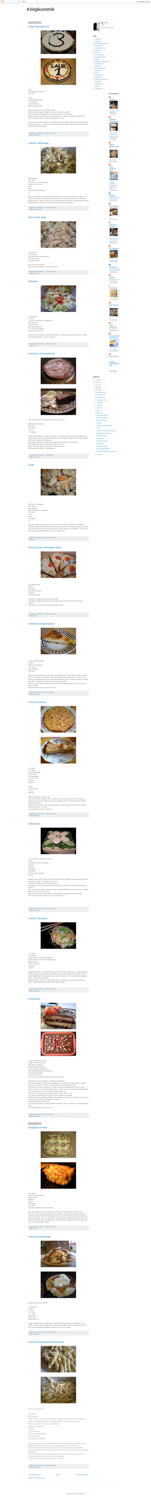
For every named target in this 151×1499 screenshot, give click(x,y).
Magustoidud (35, 1334)
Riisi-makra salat (37, 217)
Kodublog (112, 195)
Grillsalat (33, 281)
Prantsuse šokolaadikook (41, 353)
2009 (97, 390)
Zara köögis (113, 371)
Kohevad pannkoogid (39, 1236)
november (100, 395)
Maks (96, 59)
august (99, 402)
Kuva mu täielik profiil (107, 27)
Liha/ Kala (98, 55)
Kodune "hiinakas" (38, 918)
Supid (96, 82)
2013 (97, 382)
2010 (97, 387)
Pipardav (112, 277)
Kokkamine (113, 267)
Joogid (97, 41)
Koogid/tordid (35, 135)
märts (98, 454)
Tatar (96, 86)
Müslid (97, 66)
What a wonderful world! (112, 168)
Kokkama (112, 99)
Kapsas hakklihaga (38, 143)
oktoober (99, 397)
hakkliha (97, 39)
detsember (100, 392)
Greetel (105, 23)
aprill (98, 413)
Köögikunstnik (40, 9)
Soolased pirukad (100, 79)
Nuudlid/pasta (36, 990)
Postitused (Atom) (39, 1478)
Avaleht (58, 1475)
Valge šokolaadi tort (38, 26)
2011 (97, 385)
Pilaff (31, 465)
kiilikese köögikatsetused (114, 146)
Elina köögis (113, 288)
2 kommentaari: (49, 692)
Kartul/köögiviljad (36, 209)
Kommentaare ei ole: (50, 133)
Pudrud (97, 70)
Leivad (97, 52)
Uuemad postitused (34, 1475)
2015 (97, 380)
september (100, 400)
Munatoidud (98, 64)
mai (98, 410)
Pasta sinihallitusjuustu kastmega (46, 1342)
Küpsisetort (34, 998)
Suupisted (35, 615)
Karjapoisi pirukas (37, 1127)
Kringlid (97, 50)
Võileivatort (34, 823)
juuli (98, 405)
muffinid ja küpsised (101, 61)
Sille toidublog (113, 206)
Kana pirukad (112, 328)
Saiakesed (98, 75)
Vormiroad (35, 1228)
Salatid (37, 273)
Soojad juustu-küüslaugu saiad (44, 547)
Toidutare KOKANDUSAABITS (114, 363)
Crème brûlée (113, 356)
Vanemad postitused (82, 1475)
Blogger (82, 1493)
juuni (98, 408)
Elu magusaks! (114, 248)
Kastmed (97, 46)
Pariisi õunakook (37, 702)
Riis (33, 273)
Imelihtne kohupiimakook (41, 623)
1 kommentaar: (49, 455)
